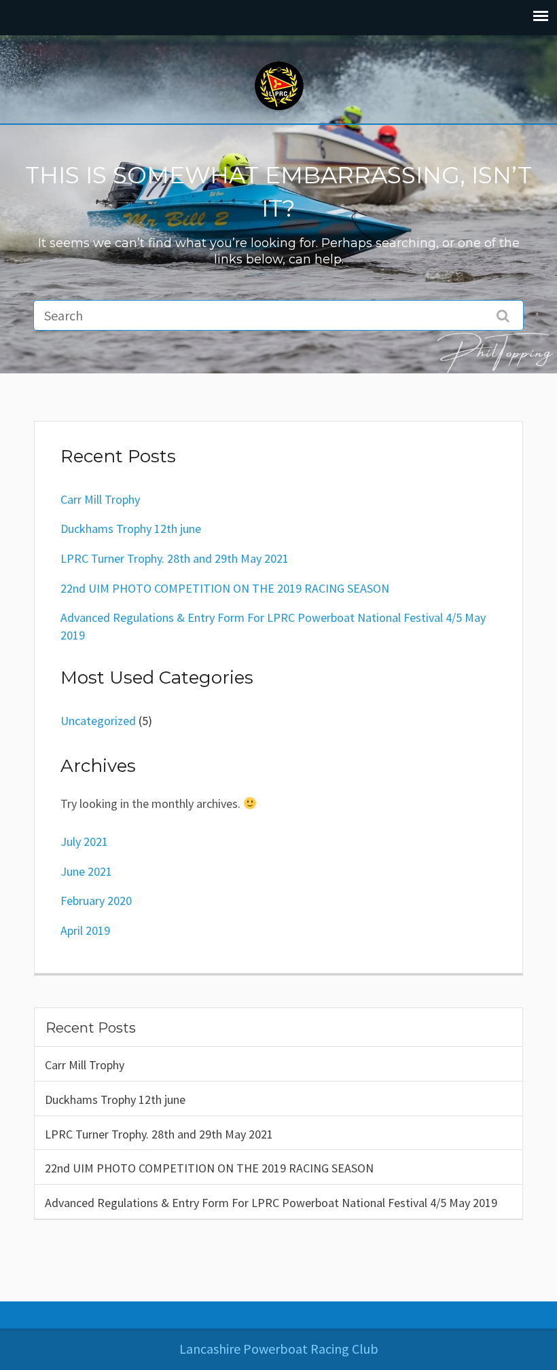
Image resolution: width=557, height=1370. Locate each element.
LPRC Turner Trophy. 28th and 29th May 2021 (159, 1134)
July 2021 (84, 841)
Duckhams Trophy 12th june (115, 1099)
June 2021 (86, 871)
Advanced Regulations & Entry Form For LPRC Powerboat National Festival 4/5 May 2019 (271, 1202)
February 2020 (96, 900)
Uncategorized (98, 720)
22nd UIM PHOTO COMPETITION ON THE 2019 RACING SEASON (209, 1168)
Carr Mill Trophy (84, 1065)
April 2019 (85, 930)
